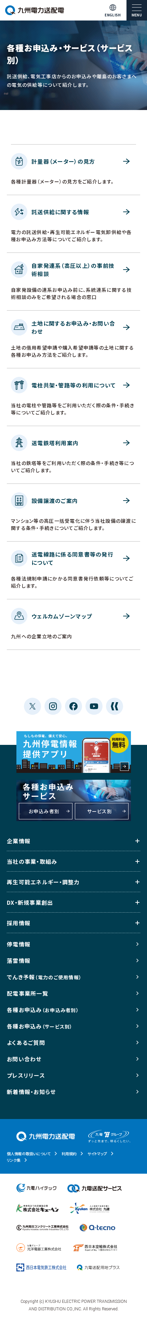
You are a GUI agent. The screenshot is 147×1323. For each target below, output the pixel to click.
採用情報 (18, 923)
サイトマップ (97, 1153)
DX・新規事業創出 (30, 902)
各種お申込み (43, 1009)
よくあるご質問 (26, 1042)
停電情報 (18, 944)
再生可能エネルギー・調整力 (43, 882)
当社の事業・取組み (32, 861)
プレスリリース (26, 1075)
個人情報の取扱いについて (29, 1153)
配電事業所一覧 (27, 993)
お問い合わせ (24, 1059)
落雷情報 (18, 960)
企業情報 (18, 841)
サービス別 (99, 811)
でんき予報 (44, 977)
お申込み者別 (44, 811)
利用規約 (69, 1153)
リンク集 (14, 1160)
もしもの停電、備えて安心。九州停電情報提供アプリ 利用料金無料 (73, 752)
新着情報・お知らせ (31, 1091)
